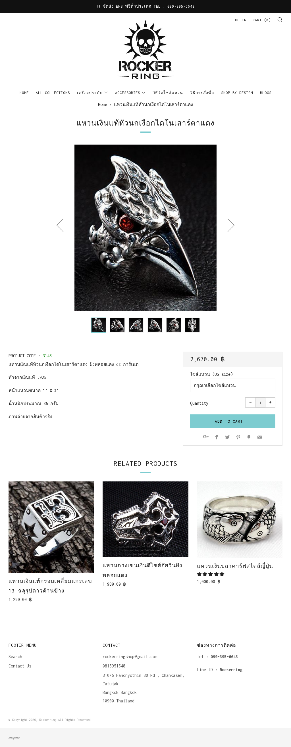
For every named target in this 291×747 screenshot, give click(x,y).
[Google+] (206, 437)
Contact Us (20, 665)
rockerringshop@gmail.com (130, 656)
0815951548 (114, 665)
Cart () (262, 20)
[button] (98, 325)
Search (15, 656)
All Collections (53, 93)
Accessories (127, 93)
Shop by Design (237, 93)
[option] (145, 228)
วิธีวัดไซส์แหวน (168, 93)
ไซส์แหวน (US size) (211, 374)
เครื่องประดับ (90, 93)
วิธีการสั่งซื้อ (202, 93)
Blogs (265, 93)
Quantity (199, 403)
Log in (239, 20)
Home (24, 93)
